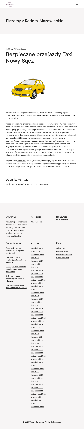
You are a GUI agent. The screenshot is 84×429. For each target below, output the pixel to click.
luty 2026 (35, 267)
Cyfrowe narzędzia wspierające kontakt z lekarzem (15, 278)
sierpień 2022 (37, 400)
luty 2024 (35, 343)
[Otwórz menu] (77, 4)
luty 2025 (35, 305)
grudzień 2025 (37, 273)
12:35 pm (9, 49)
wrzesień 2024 (37, 321)
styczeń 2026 (37, 270)
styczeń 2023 (37, 384)
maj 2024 (35, 334)
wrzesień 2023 (37, 359)
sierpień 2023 (37, 362)
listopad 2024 (37, 315)
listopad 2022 (37, 391)
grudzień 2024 (37, 311)
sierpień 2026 (37, 248)
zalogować (19, 184)
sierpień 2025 (37, 286)
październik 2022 (38, 394)
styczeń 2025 (37, 308)
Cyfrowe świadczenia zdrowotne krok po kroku (16, 286)
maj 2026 (35, 258)
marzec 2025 (37, 302)
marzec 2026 (37, 264)
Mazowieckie (20, 49)
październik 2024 (38, 318)
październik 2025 (38, 280)
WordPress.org (62, 258)
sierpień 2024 (37, 324)
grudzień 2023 (37, 349)
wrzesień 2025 (37, 283)
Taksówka (21, 161)
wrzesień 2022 (37, 397)
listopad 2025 (37, 277)
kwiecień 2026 (37, 261)
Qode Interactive (36, 422)
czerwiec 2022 (37, 406)
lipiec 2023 (35, 365)
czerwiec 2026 (37, 254)
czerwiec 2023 (37, 368)
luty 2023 (35, 381)
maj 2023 (35, 372)
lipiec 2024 (36, 327)
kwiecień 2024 (37, 337)
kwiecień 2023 (37, 375)
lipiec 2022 (35, 403)
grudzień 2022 (37, 387)
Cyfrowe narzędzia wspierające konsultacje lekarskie (16, 260)
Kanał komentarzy (64, 254)
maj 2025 (35, 296)
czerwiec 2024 (37, 330)
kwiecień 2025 (37, 299)
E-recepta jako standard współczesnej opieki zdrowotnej (16, 269)
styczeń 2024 (37, 346)
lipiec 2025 (35, 289)
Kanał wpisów (62, 251)
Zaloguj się (60, 248)
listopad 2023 (37, 353)
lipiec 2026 (35, 251)
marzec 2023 (37, 378)
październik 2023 (38, 356)
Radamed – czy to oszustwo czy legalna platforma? (15, 250)
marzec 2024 (37, 340)
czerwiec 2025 (37, 292)
